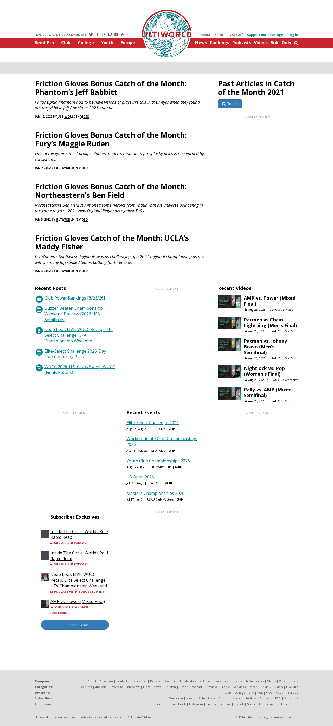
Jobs (235, 681)
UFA (251, 693)
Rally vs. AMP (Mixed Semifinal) (268, 392)
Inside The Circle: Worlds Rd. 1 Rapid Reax (79, 555)
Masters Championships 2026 (155, 493)
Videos (261, 43)
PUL (260, 693)
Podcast (196, 687)
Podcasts (241, 43)
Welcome (176, 698)
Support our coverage (265, 34)
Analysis (100, 687)
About (205, 34)
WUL (269, 693)
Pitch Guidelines (252, 681)
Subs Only (281, 43)
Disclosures (139, 681)
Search (232, 103)
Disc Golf (236, 34)
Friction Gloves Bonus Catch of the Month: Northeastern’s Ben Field (111, 191)
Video (84, 116)
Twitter (211, 704)
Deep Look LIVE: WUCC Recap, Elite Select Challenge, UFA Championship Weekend (78, 335)
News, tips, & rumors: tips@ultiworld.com (60, 34)
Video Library (288, 681)
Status (271, 681)
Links (146, 687)
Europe (128, 43)
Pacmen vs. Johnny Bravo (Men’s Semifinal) (265, 346)
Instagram (196, 704)
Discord (220, 34)
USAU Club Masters (160, 499)
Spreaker (270, 704)
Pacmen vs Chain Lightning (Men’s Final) (270, 322)
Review (266, 687)
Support (266, 698)
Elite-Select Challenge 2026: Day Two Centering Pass (75, 354)
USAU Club (158, 429)
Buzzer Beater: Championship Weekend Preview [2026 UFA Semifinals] (73, 313)
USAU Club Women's (283, 380)
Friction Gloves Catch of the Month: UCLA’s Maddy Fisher (112, 242)
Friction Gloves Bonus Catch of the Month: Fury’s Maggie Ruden (111, 139)
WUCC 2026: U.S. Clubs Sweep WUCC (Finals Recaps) (79, 369)
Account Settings (245, 698)
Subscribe (291, 698)
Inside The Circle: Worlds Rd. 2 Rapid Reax (79, 534)
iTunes (284, 704)
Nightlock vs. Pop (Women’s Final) (264, 371)
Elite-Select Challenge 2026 (152, 422)
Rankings (219, 43)
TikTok (239, 704)
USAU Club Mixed (281, 310)
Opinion (170, 687)
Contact (121, 681)
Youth (107, 43)
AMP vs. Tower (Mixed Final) (270, 301)
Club (66, 43)
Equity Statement (192, 681)
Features (86, 687)
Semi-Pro (44, 43)
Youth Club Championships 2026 (158, 461)
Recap (253, 687)
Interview (133, 687)
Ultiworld (66, 116)
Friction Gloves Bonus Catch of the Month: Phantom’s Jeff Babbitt (111, 88)
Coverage (116, 687)
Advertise (106, 681)
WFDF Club (158, 450)
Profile (225, 687)
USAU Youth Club (160, 467)
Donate (155, 681)
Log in (293, 34)
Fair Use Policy (218, 681)
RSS (295, 704)
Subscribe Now (75, 624)
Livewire (292, 687)
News (201, 43)
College (86, 43)
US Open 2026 (140, 477)
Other (183, 687)
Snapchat (253, 704)
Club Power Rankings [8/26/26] (74, 298)
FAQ (278, 698)
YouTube (161, 704)
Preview (211, 687)
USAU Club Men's (281, 331)
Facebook (179, 704)
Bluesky (225, 704)
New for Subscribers (200, 698)
